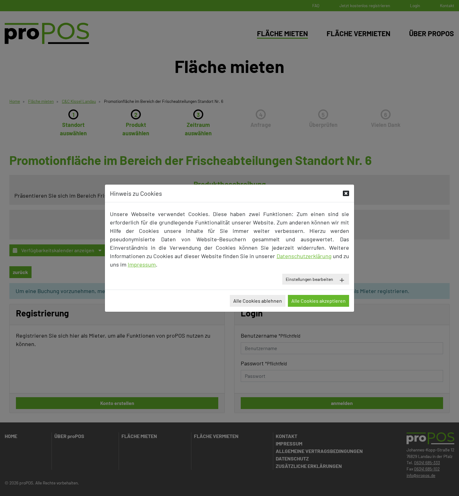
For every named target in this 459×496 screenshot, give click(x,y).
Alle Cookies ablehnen (257, 301)
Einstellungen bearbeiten (309, 279)
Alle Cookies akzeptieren (318, 301)
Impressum (142, 264)
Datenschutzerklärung (304, 256)
